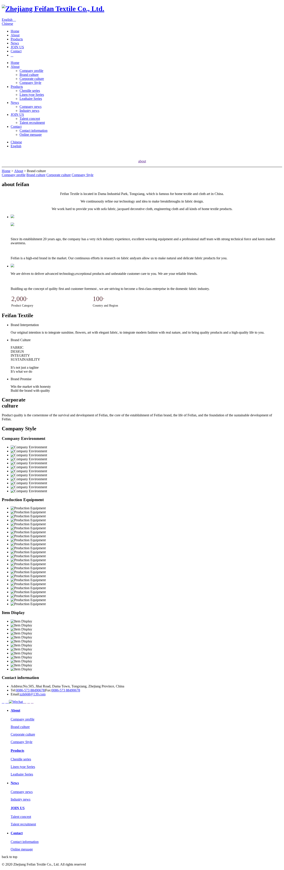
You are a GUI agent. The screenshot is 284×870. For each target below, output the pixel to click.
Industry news (29, 110)
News (15, 43)
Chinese (7, 24)
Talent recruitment (32, 122)
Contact (16, 51)
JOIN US (17, 47)
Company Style (30, 83)
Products (17, 39)
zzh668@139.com (32, 694)
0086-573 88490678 (30, 690)
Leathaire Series (31, 98)
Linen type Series (32, 94)
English (9, 20)
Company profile (31, 71)
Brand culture (29, 75)
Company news (30, 106)
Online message (31, 134)
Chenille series (30, 91)
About (15, 35)
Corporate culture (32, 79)
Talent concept (30, 118)
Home (15, 31)
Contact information (33, 130)
